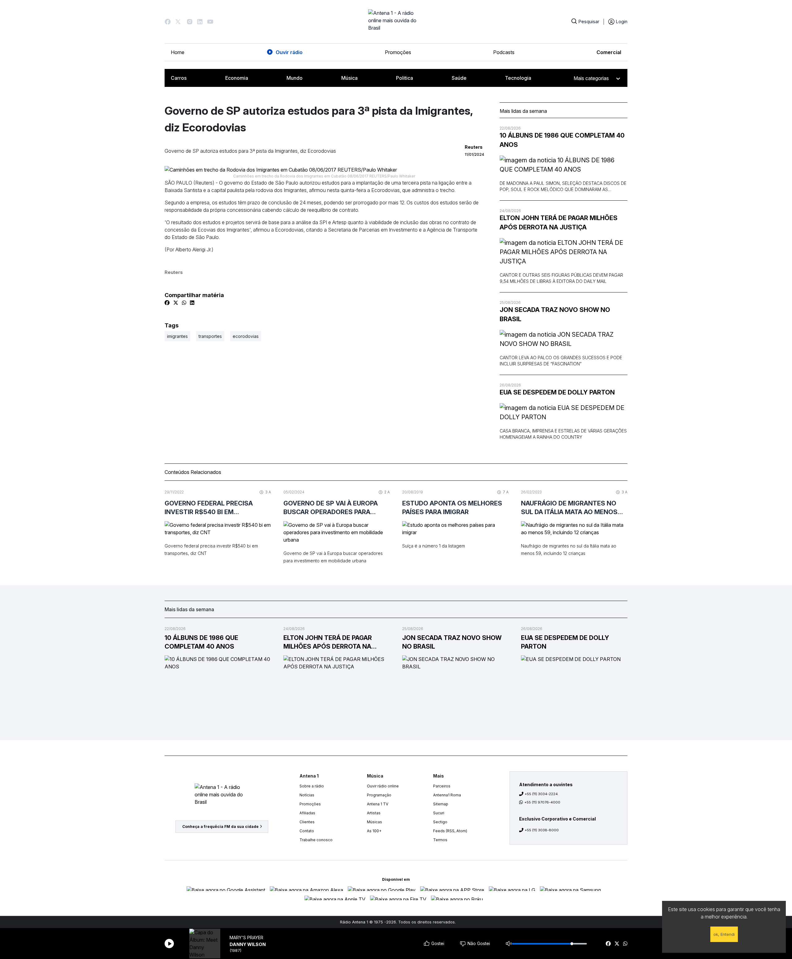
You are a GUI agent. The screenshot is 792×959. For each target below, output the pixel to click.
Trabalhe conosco (316, 840)
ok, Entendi (724, 934)
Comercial (608, 52)
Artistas (374, 813)
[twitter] (616, 943)
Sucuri (438, 813)
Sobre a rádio (311, 786)
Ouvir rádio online (383, 786)
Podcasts (503, 52)
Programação (379, 795)
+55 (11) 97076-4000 (542, 802)
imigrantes (177, 336)
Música (349, 78)
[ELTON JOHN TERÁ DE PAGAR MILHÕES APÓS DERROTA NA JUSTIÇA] (563, 252)
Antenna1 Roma (447, 795)
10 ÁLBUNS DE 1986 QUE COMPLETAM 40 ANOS (562, 140)
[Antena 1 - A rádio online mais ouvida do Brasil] (396, 21)
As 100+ (374, 831)
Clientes (307, 822)
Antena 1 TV (377, 804)
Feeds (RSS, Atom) (450, 831)
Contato (306, 831)
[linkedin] (192, 302)
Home (177, 52)
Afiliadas (307, 813)
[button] (168, 22)
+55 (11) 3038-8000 (542, 830)
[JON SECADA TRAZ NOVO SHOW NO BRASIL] (563, 339)
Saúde (459, 78)
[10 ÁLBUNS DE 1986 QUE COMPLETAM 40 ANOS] (563, 165)
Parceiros (441, 786)
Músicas (374, 822)
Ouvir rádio (289, 52)
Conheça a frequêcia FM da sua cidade (220, 826)
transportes (210, 336)
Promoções (398, 52)
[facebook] (608, 943)
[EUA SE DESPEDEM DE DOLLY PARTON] (563, 412)
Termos (440, 840)
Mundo (294, 78)
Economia (236, 78)
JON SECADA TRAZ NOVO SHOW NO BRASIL (555, 314)
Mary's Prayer (246, 937)
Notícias (306, 795)
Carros (179, 78)
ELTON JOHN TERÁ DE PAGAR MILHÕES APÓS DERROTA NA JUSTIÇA (559, 222)
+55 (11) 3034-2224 (541, 794)
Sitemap (440, 804)
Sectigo (440, 822)
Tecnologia (518, 78)
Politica (404, 78)
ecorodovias (246, 336)
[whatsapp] (625, 943)
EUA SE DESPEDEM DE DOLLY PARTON (557, 392)
